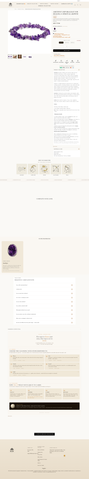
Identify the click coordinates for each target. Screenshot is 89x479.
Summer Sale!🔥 (20, 3)
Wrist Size (72, 40)
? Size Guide (78, 40)
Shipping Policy (40, 452)
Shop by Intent (55, 3)
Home (15, 9)
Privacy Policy (40, 454)
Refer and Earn (40, 457)
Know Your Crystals (41, 465)
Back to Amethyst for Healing (45, 434)
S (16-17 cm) (61, 42)
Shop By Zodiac (44, 3)
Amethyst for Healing (21, 9)
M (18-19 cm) (67, 42)
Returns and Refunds (41, 449)
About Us (39, 462)
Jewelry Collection (32, 3)
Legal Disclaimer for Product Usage (42, 460)
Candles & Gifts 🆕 (67, 3)
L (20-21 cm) (72, 42)
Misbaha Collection (44, 5)
